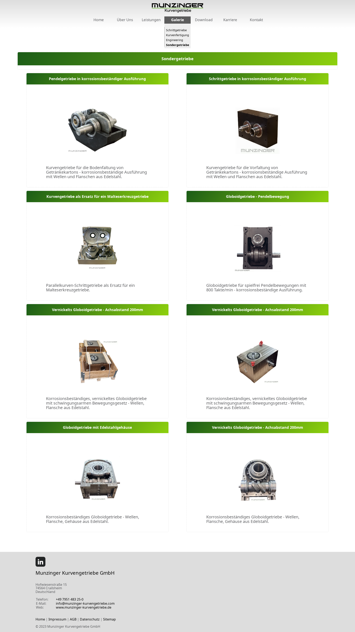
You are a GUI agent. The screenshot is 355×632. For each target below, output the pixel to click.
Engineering (174, 39)
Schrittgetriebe (176, 30)
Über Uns (125, 19)
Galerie (177, 19)
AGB (73, 619)
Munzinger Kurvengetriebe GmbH (75, 572)
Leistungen (151, 19)
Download (204, 19)
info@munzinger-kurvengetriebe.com (85, 603)
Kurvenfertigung (177, 34)
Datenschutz (90, 619)
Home (98, 19)
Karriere (230, 19)
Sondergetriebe (177, 44)
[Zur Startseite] (177, 11)
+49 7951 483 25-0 (69, 599)
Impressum (57, 619)
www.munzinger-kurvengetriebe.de (83, 607)
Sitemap (109, 619)
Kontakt (256, 19)
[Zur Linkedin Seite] (42, 565)
